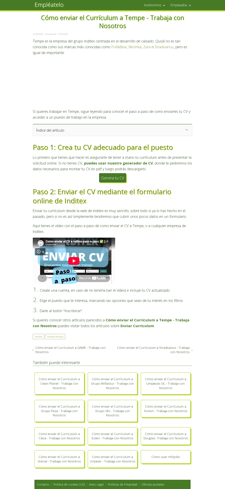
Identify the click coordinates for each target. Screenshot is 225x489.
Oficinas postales (152, 484)
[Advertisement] (112, 82)
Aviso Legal (96, 484)
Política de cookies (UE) (69, 484)
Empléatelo (49, 4)
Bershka (135, 46)
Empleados (178, 5)
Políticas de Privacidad (122, 484)
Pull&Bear (119, 46)
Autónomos (152, 5)
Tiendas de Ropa (55, 336)
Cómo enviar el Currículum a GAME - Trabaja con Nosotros (70, 349)
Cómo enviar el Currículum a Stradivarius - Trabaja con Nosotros (153, 349)
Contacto (43, 484)
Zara (147, 46)
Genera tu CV (112, 178)
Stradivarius (164, 46)
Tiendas (38, 336)
